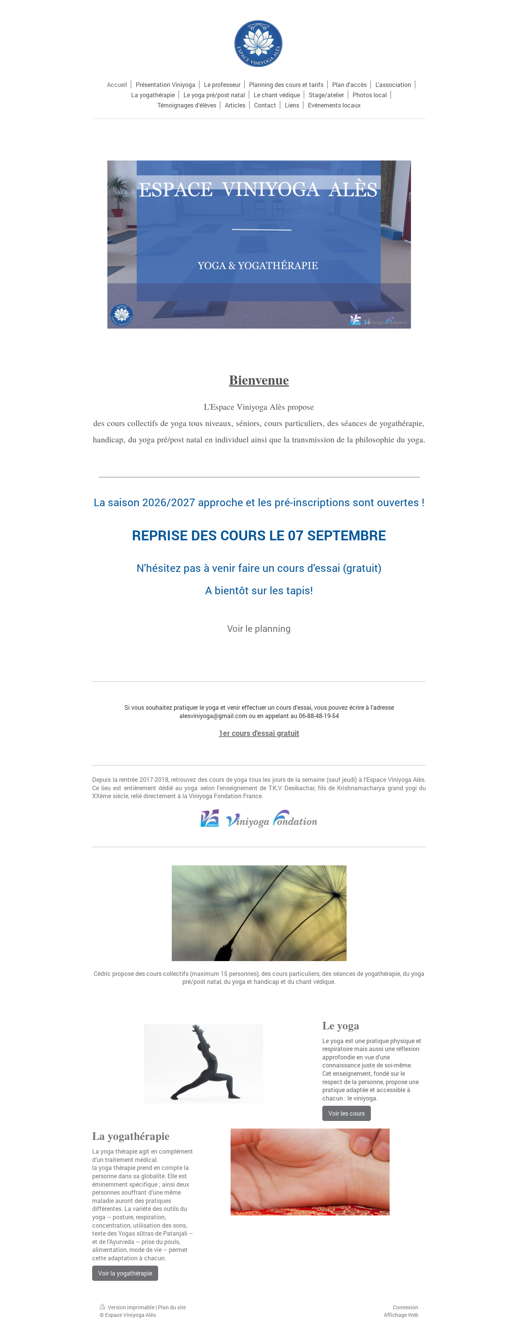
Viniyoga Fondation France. (226, 796)
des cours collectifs (161, 973)
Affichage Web (401, 1314)
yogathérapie (382, 973)
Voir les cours (346, 1113)
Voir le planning (259, 628)
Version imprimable (131, 1307)
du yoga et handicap (251, 981)
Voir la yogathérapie (125, 1273)
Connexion (405, 1307)
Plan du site (172, 1307)
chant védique (315, 981)
